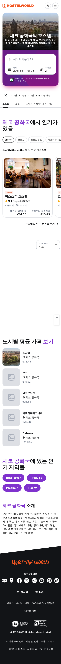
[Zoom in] (56, 317)
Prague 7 (12, 487)
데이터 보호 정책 (14, 641)
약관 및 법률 (32, 641)
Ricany (32, 487)
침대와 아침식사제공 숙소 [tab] (39, 103)
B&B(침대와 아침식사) (43, 603)
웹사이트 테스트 (17, 649)
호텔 (27, 603)
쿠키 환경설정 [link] (46, 649)
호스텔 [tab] (6, 103)
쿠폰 (43, 641)
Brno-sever (13, 477)
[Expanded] (5, 95)
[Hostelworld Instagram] (34, 580)
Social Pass (30, 610)
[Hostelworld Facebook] (19, 580)
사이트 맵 (32, 649)
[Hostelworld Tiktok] (56, 580)
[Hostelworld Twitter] (26, 580)
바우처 (51, 641)
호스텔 (9, 192)
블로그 (10, 603)
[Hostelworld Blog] (4, 580)
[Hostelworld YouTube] (41, 580)
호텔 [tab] (17, 103)
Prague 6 (36, 477)
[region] (30, 283)
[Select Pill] (48, 6)
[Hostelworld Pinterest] (49, 580)
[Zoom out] (56, 322)
